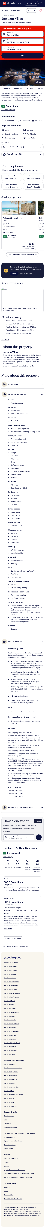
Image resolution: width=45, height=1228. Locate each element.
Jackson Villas (13, 35)
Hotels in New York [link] (10, 970)
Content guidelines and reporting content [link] (19, 1174)
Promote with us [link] (9, 1145)
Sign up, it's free (26, 273)
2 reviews (7, 857)
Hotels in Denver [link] (9, 1008)
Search (22, 55)
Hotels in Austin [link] (9, 1016)
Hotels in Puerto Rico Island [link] (13, 1094)
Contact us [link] (8, 1123)
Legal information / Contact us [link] (14, 1170)
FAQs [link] (5, 1120)
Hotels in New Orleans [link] (11, 982)
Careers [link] (6, 1191)
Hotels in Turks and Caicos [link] (13, 1068)
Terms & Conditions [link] (11, 1158)
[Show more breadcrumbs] (3, 946)
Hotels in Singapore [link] (11, 1072)
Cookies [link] (6, 1166)
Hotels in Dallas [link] (9, 1054)
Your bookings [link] (9, 1116)
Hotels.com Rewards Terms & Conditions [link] (18, 1177)
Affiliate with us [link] (9, 1137)
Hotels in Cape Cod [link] (10, 1106)
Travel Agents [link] (9, 1148)
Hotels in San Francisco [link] (12, 993)
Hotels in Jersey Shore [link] (12, 1087)
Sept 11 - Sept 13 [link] (33, 187)
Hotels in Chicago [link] (10, 974)
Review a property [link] (10, 1127)
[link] (41, 10)
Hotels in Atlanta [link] (10, 1020)
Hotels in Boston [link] (10, 1027)
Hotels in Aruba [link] (9, 1064)
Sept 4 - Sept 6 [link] (12, 187)
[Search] (39, 837)
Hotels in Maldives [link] (10, 1075)
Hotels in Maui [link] (9, 1091)
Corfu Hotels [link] (12, 947)
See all (4, 142)
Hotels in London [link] (10, 1039)
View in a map (8, 310)
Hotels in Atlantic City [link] (11, 1031)
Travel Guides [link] (8, 1195)
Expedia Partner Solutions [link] (13, 1141)
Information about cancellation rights (18, 366)
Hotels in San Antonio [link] (11, 1024)
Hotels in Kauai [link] (9, 1098)
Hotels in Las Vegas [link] (10, 966)
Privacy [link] (6, 1162)
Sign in (14, 273)
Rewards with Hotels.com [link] (13, 1199)
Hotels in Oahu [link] (9, 1102)
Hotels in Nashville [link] (10, 989)
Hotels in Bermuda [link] (10, 1079)
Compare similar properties (24, 254)
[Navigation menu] (41, 3)
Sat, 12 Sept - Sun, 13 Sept (18, 42)
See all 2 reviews (8, 110)
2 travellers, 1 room (15, 49)
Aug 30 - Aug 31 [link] (33, 178)
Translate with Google (12, 908)
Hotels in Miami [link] (9, 1001)
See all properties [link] (12, 10)
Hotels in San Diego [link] (11, 985)
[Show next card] (42, 73)
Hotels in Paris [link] (9, 1004)
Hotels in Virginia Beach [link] (12, 1043)
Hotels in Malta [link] (9, 1083)
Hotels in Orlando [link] (10, 978)
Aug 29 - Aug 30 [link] (11, 178)
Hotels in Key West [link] (10, 1035)
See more (5, 340)
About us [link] (7, 1187)
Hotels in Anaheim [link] (10, 1050)
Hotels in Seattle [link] (10, 1047)
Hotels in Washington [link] (11, 1012)
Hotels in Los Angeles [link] (11, 997)
